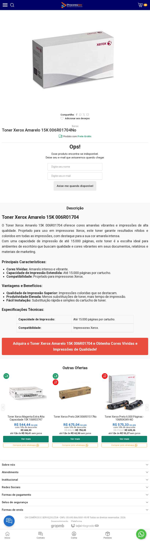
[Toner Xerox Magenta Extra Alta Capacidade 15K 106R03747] (26, 410)
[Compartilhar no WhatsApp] (80, 114)
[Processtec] (72, 4)
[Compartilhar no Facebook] (76, 114)
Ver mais (26, 439)
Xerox (75, 126)
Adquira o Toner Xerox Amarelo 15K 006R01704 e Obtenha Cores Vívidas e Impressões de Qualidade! (75, 346)
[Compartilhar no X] (84, 114)
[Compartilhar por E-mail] (87, 114)
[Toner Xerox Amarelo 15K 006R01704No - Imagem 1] (75, 60)
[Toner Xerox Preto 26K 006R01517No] (75, 410)
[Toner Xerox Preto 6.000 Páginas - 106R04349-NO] (124, 410)
